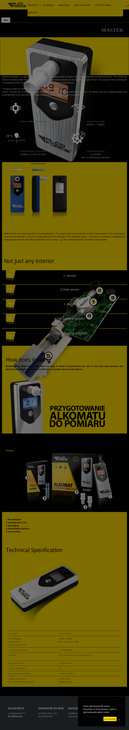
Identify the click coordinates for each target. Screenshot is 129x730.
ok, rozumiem (110, 719)
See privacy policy (90, 715)
